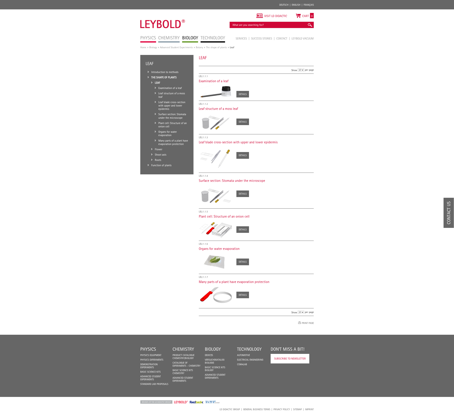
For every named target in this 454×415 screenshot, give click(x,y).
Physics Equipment (150, 355)
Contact (282, 38)
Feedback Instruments (196, 402)
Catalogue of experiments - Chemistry (186, 364)
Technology (249, 349)
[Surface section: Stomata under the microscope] (216, 195)
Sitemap (297, 409)
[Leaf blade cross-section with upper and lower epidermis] (216, 158)
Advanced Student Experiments (176, 47)
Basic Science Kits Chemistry (183, 372)
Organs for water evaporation (219, 248)
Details (243, 94)
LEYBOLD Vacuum (303, 38)
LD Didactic (156, 402)
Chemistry (183, 349)
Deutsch (284, 4)
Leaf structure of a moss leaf (218, 108)
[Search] (310, 25)
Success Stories (262, 38)
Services (242, 38)
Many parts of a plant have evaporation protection (234, 282)
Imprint (309, 409)
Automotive (243, 355)
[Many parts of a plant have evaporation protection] (216, 294)
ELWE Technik (212, 402)
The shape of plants (216, 47)
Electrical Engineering (250, 359)
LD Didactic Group (230, 409)
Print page (308, 323)
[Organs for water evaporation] (216, 261)
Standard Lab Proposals (154, 384)
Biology (153, 47)
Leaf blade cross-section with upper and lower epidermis (238, 142)
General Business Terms (256, 409)
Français (309, 4)
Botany (199, 47)
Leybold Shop (181, 402)
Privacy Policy (281, 409)
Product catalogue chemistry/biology (183, 357)
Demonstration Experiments (149, 366)
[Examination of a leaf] (216, 91)
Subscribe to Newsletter (290, 358)
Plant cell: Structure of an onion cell (224, 216)
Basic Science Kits (150, 371)
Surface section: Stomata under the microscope (232, 180)
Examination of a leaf (213, 81)
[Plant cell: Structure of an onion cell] (216, 229)
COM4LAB (242, 364)
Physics (148, 349)
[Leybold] (162, 11)
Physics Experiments (151, 359)
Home (143, 47)
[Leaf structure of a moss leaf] (216, 122)
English (296, 4)
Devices (209, 355)
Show (294, 70)
